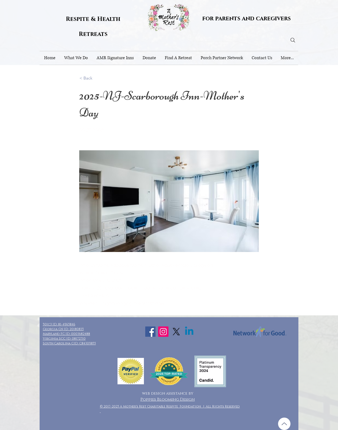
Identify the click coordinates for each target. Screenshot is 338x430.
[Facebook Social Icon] (150, 331)
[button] (76, 58)
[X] (176, 331)
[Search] (292, 40)
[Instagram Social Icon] (163, 331)
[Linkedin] (189, 331)
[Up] (284, 424)
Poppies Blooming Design (167, 399)
